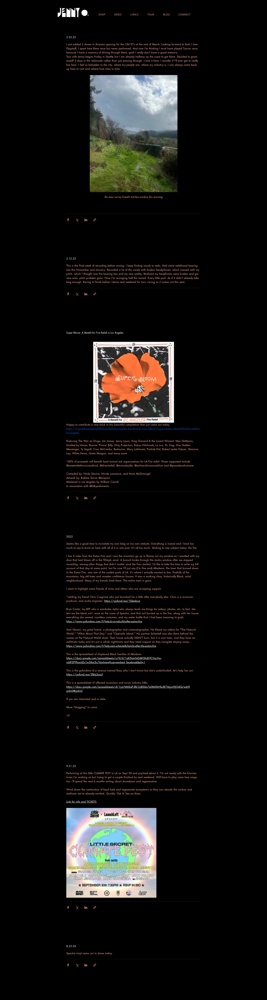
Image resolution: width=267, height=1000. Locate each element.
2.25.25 (71, 37)
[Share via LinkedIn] (86, 220)
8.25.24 (71, 946)
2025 (69, 536)
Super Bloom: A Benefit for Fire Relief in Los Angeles (94, 332)
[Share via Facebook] (68, 220)
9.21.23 (71, 766)
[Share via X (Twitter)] (77, 220)
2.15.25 (71, 258)
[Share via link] (94, 220)
